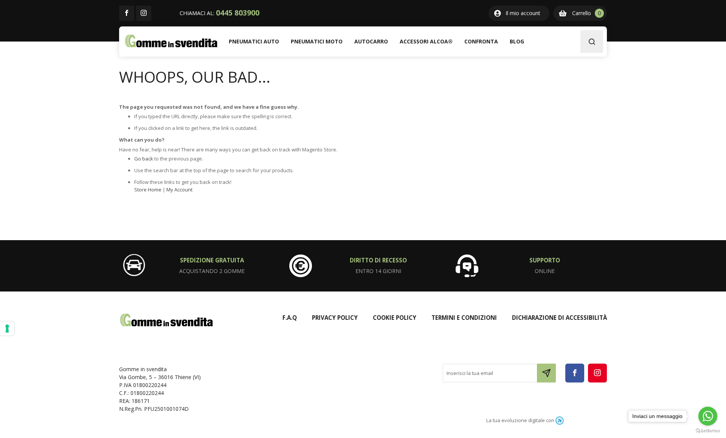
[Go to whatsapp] (707, 416)
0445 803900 (237, 13)
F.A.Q (289, 317)
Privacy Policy (335, 317)
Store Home (147, 189)
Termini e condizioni (464, 317)
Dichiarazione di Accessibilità (559, 317)
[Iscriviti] (546, 373)
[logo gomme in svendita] (171, 41)
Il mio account (523, 13)
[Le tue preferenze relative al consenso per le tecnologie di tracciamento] (7, 328)
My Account (179, 189)
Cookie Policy (394, 317)
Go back (143, 158)
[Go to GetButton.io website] (708, 430)
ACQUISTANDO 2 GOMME (212, 271)
